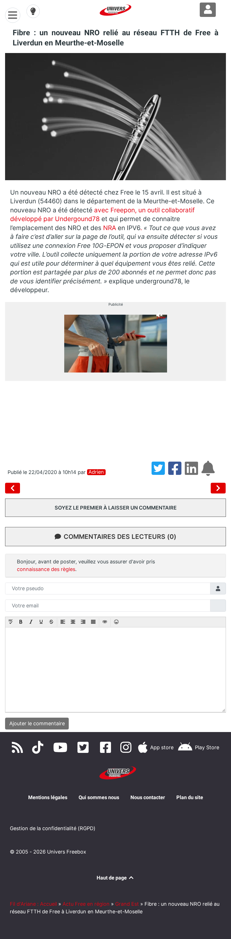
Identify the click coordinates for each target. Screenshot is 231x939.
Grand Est (127, 904)
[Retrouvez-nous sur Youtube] (61, 747)
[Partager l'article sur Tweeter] (160, 472)
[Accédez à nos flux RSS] (18, 747)
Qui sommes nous (99, 797)
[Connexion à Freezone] (208, 10)
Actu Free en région (86, 904)
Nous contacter (147, 797)
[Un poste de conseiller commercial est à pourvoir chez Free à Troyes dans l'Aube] (218, 488)
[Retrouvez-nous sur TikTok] (39, 747)
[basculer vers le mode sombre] (33, 11)
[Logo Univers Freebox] (115, 10)
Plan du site (189, 797)
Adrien (96, 472)
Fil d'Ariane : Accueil (33, 904)
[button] (10, 622)
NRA (109, 228)
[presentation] (10, 622)
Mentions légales (47, 797)
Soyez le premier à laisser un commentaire (116, 508)
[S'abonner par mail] (209, 472)
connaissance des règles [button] (46, 569)
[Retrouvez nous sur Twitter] (84, 747)
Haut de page (112, 878)
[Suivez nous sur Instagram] (127, 747)
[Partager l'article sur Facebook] (176, 472)
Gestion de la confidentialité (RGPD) (52, 828)
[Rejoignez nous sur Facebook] (107, 747)
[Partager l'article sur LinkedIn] (193, 472)
